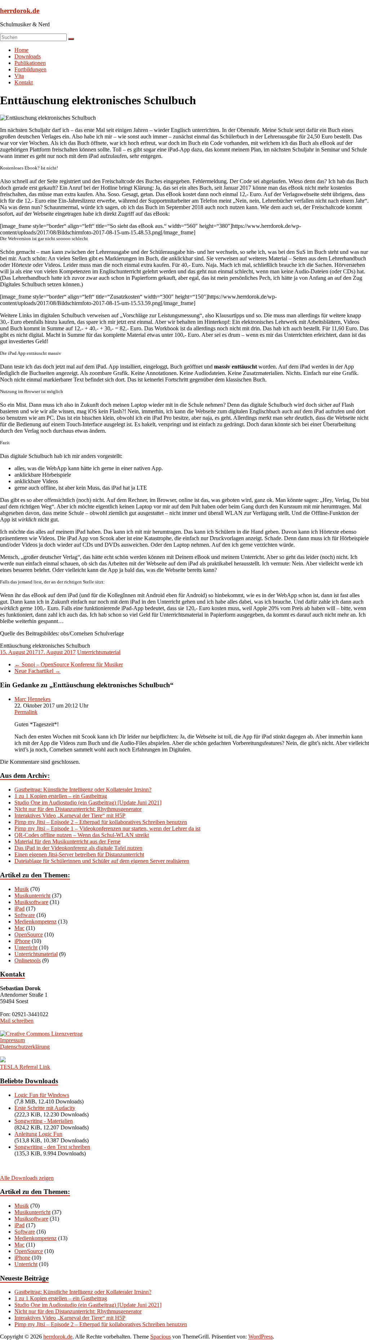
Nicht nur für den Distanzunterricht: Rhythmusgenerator (78, 809)
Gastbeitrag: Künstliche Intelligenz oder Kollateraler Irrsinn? (82, 789)
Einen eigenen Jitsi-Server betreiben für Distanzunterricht (79, 854)
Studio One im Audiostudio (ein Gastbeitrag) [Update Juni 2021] (87, 802)
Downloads (27, 56)
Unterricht (25, 947)
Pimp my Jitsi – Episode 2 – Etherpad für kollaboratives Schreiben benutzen (100, 822)
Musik (21, 889)
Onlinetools (27, 960)
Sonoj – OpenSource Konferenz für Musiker (68, 664)
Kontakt (23, 82)
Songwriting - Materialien (43, 1121)
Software (24, 915)
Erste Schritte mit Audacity (44, 1108)
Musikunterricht (32, 895)
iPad (19, 908)
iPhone (22, 941)
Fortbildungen (30, 69)
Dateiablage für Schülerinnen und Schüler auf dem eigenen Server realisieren (101, 861)
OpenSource (28, 934)
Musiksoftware (31, 902)
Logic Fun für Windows (41, 1095)
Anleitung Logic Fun (38, 1134)
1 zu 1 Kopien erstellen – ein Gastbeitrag (60, 796)
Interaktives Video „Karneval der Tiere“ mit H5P (69, 815)
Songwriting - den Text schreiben (52, 1147)
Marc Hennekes (32, 699)
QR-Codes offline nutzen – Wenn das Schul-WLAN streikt (81, 835)
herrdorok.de (19, 10)
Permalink (25, 712)
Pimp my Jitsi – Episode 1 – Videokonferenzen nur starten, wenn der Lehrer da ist (107, 828)
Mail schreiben (17, 1021)
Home (21, 50)
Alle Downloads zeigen (27, 1178)
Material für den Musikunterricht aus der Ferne (67, 841)
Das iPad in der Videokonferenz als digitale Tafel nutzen (78, 848)
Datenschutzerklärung (25, 1047)
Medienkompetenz (35, 921)
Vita (19, 76)
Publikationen (30, 63)
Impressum (12, 1040)
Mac (19, 928)
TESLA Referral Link (25, 1067)
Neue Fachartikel (37, 671)
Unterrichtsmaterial (98, 652)
